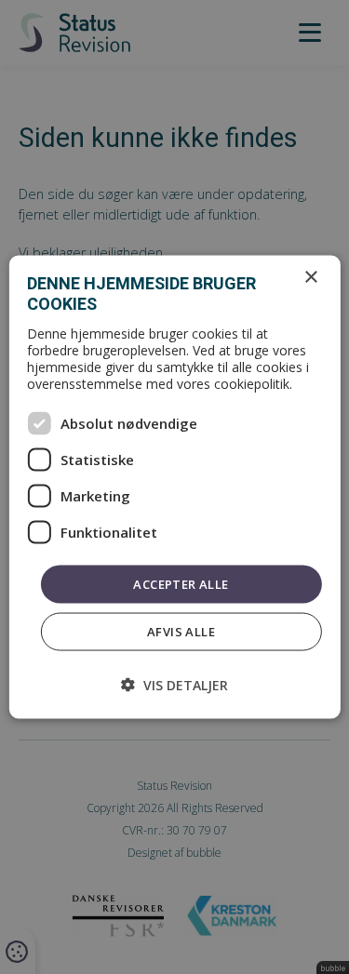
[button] (174, 685)
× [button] (310, 277)
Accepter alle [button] (180, 583)
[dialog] (174, 487)
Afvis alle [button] (181, 631)
